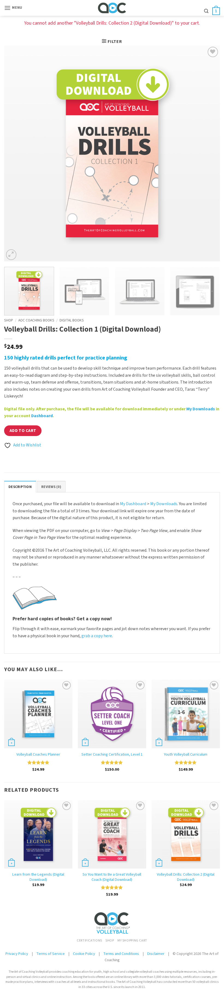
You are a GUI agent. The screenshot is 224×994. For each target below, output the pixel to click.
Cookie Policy (84, 954)
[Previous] (15, 153)
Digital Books (72, 320)
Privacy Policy (16, 954)
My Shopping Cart (132, 940)
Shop (8, 320)
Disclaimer (155, 954)
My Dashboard (133, 504)
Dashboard (42, 416)
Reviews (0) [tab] (51, 486)
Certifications (89, 940)
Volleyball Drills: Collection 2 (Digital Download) (185, 877)
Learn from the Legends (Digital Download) (38, 877)
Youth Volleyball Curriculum (185, 754)
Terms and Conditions (121, 954)
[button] (13, 7)
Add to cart (23, 431)
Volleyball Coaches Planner (38, 754)
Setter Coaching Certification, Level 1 (112, 754)
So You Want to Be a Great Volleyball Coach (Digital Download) (111, 877)
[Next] (209, 153)
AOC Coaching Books (36, 320)
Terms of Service (51, 954)
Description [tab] (20, 486)
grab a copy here (96, 636)
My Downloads (200, 409)
